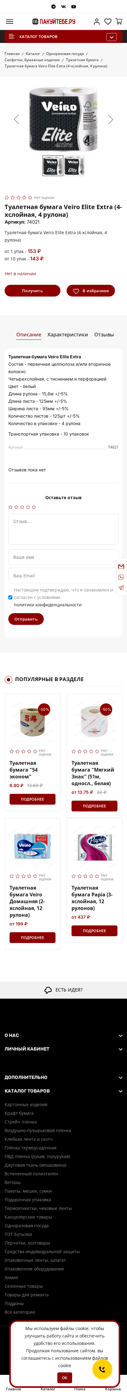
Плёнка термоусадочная (30, 1148)
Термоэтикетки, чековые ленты (38, 1208)
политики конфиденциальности (48, 605)
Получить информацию (32, 292)
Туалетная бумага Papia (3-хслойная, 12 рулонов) (92, 898)
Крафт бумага (19, 1113)
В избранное (95, 290)
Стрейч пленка (21, 1122)
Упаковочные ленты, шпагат (35, 1260)
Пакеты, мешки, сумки (28, 1191)
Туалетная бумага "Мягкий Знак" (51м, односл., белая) (93, 773)
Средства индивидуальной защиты (42, 1251)
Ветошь (13, 1182)
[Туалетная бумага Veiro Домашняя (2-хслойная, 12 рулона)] (32, 845)
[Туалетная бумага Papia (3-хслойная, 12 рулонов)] (94, 845)
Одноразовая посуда (65, 53)
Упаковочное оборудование (34, 1269)
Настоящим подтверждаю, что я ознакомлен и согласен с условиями (63, 597)
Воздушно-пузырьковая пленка (38, 1130)
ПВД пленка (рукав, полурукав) (37, 1156)
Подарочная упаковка (28, 1199)
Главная (12, 53)
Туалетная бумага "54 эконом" (24, 770)
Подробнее (32, 799)
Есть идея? (67, 990)
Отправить (26, 619)
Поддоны (14, 1303)
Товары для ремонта (27, 1295)
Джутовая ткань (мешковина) (35, 1165)
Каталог (33, 53)
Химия (11, 1277)
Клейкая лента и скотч (29, 1139)
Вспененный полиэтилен (31, 1174)
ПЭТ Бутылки (18, 1234)
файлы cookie (74, 1328)
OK (64, 1377)
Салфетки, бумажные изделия (32, 59)
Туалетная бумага (82, 59)
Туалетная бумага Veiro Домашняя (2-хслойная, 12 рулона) (27, 901)
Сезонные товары (24, 1286)
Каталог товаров (38, 36)
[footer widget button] (63, 1035)
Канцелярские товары (28, 1217)
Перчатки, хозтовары (27, 1243)
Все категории (20, 1312)
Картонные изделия (26, 1104)
